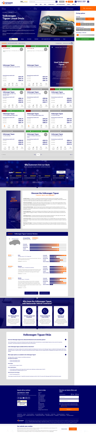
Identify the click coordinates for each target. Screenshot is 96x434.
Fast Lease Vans (41, 398)
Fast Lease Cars (41, 397)
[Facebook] (18, 398)
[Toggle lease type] (66, 1)
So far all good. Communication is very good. (29, 178)
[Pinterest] (29, 398)
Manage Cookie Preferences (43, 409)
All (78, 24)
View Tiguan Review (44, 293)
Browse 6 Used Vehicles (61, 83)
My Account (88, 2)
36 (87, 24)
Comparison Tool (41, 404)
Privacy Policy (64, 406)
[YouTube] (23, 398)
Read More (13, 221)
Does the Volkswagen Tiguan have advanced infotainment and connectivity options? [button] (27, 339)
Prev (7, 178)
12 (92, 29)
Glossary (67, 414)
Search (56, 2)
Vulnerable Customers (49, 415)
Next (71, 154)
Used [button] (45, 4)
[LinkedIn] (21, 398)
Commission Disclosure (61, 414)
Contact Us (40, 408)
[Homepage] (7, 2)
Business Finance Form (30, 415)
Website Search (41, 407)
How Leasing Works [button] (61, 4)
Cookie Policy (53, 414)
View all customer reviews (30, 293)
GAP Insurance (19, 416)
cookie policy (52, 431)
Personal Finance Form (21, 415)
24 (82, 24)
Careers (24, 414)
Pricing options (80, 13)
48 (92, 24)
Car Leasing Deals (41, 396)
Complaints (57, 415)
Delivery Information (41, 395)
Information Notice (70, 415)
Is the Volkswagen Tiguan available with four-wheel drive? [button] (21, 346)
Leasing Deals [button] (51, 4)
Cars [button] (36, 4)
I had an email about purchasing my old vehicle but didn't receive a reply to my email (59, 178)
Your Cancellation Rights (39, 414)
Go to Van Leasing (41, 406)
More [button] (73, 4)
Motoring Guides (41, 403)
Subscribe (69, 409)
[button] (8, 8)
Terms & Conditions (30, 414)
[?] (11, 46)
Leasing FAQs (19, 414)
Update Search (89, 8)
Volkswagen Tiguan (8, 65)
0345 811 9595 (76, 2)
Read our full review (22, 43)
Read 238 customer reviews (12, 43)
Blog (39, 402)
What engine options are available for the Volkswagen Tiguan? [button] (22, 354)
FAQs (64, 39)
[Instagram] (26, 398)
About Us (39, 392)
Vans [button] (41, 4)
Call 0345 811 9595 (23, 392)
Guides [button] (68, 4)
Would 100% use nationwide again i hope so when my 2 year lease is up (44, 178)
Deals (22, 39)
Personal (70, 1)
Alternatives (57, 39)
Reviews (36, 39)
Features (29, 39)
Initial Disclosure (63, 415)
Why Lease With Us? (46, 39)
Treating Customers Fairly (40, 415)
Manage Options (64, 428)
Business (62, 1)
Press (39, 393)
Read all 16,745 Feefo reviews (37, 182)
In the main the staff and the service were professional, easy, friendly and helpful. (16, 178)
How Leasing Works (41, 401)
